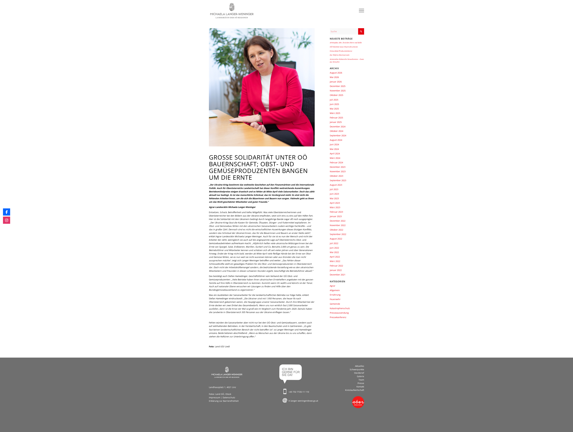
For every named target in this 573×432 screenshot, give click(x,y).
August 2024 (336, 140)
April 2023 (335, 202)
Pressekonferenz (338, 317)
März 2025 (335, 113)
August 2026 (336, 72)
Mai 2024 (334, 149)
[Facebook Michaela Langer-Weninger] (6, 211)
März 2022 (335, 261)
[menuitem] (360, 10)
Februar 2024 (336, 162)
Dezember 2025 (337, 86)
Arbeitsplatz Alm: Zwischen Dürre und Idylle (346, 42)
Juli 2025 (334, 99)
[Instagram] (6, 220)
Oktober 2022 (336, 229)
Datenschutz (229, 397)
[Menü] (360, 10)
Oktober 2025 (336, 95)
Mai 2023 (334, 198)
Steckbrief (359, 372)
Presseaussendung (339, 312)
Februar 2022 (336, 265)
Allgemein (335, 290)
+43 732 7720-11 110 (299, 391)
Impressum (214, 397)
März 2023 (335, 207)
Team (361, 379)
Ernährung (335, 294)
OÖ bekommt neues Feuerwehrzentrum (344, 46)
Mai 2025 (334, 108)
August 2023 (336, 184)
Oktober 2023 (336, 175)
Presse (361, 383)
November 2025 (338, 90)
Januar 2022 (336, 270)
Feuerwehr (335, 299)
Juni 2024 (334, 144)
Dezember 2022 (337, 220)
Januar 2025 (336, 122)
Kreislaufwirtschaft (354, 390)
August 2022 (336, 238)
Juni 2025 (334, 104)
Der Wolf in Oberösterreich (339, 55)
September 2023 (338, 180)
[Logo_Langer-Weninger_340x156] (232, 10)
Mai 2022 (334, 252)
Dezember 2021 (337, 274)
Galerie (360, 376)
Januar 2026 (336, 81)
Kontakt (360, 386)
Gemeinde (335, 303)
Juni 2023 (334, 193)
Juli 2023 (334, 189)
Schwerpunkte (357, 369)
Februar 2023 (336, 211)
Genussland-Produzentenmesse (341, 51)
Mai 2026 (334, 77)
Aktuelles (359, 366)
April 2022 (335, 256)
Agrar (332, 285)
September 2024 (338, 135)
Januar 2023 (336, 216)
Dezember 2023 (337, 167)
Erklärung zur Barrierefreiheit (224, 400)
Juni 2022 (334, 247)
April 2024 (335, 153)
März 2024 (335, 158)
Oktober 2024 (336, 131)
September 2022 (338, 234)
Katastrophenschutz (340, 308)
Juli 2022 (334, 243)
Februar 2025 (336, 117)
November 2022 (338, 225)
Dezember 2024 (337, 126)
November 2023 (338, 171)
